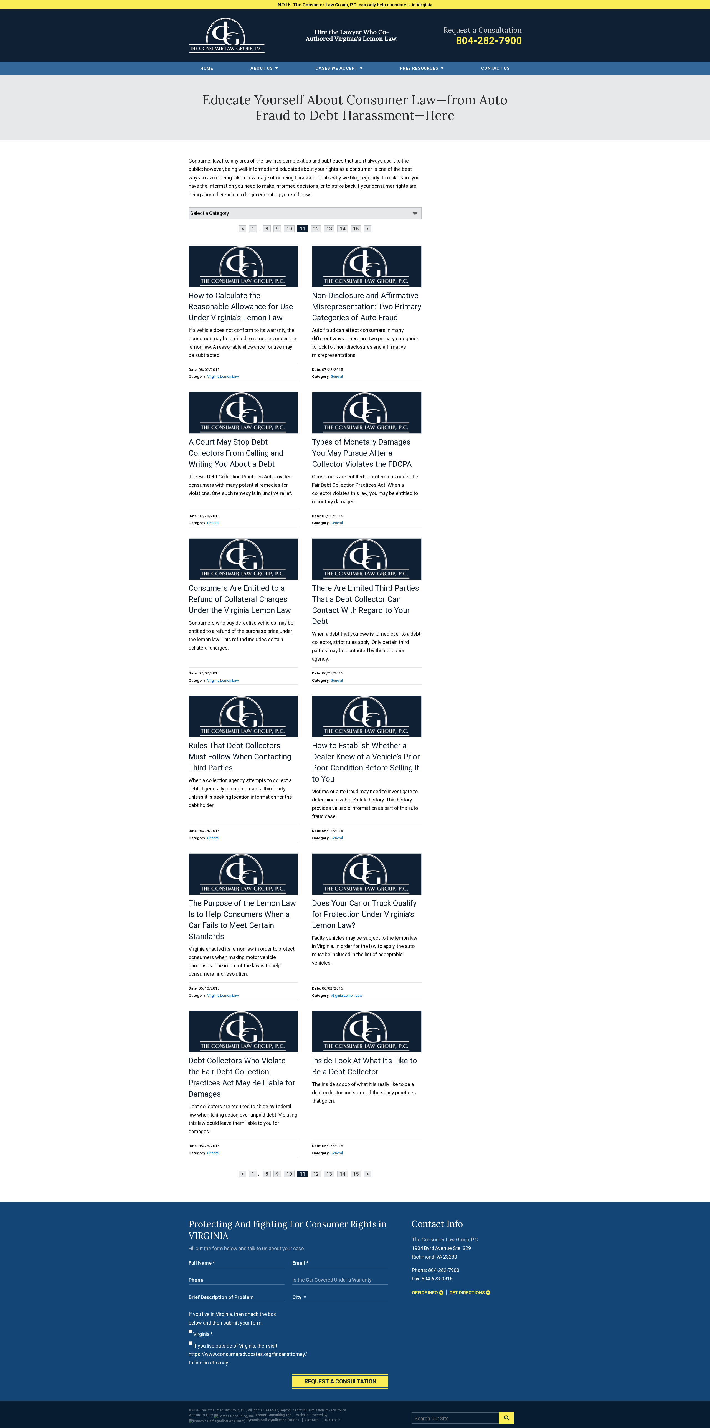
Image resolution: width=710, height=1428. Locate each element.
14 (342, 229)
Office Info (425, 1292)
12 (316, 229)
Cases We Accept (337, 68)
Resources (420, 68)
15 (356, 229)
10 (289, 229)
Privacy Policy (335, 1410)
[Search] (506, 1418)
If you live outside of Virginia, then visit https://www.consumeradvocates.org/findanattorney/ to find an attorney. (248, 1354)
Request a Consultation (340, 1381)
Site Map (311, 1420)
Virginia (202, 1334)
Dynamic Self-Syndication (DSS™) (272, 1420)
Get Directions (467, 1292)
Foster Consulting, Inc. (273, 1415)
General (337, 376)
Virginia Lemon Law (223, 376)
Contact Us (495, 68)
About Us (262, 68)
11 (302, 229)
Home (206, 68)
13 (329, 229)
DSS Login (332, 1420)
